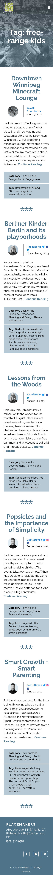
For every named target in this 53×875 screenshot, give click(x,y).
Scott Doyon (34, 539)
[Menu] (49, 7)
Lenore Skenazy (18, 335)
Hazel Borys (34, 246)
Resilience (15, 487)
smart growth (32, 629)
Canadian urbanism (26, 477)
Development (29, 753)
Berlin (18, 329)
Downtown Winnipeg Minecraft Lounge (26, 88)
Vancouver (15, 791)
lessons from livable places (24, 484)
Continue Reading (30, 164)
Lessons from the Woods (27, 381)
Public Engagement (29, 179)
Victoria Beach (30, 487)
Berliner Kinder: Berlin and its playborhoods (26, 230)
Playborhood (16, 345)
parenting (31, 342)
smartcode (32, 348)
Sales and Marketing (20, 614)
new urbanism (17, 778)
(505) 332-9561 (15, 841)
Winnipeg (26, 194)
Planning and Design (20, 317)
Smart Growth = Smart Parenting (26, 668)
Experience (27, 314)
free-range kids (23, 191)
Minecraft (14, 194)
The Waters (28, 787)
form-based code (33, 329)
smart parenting (18, 632)
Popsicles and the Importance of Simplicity (27, 523)
